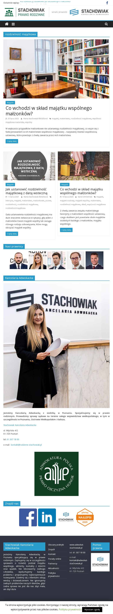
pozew (48, 200)
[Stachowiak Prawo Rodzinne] (6, 24)
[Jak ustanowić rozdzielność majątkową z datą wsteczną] (29, 153)
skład (84, 204)
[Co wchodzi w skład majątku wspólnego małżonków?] (56, 41)
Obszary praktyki (56, 544)
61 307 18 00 (13, 439)
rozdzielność (11, 204)
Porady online (54, 558)
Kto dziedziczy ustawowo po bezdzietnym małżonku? (45, 2)
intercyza (9, 200)
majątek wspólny (82, 200)
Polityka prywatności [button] (70, 609)
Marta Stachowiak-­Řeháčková (35, 118)
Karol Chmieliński (85, 197)
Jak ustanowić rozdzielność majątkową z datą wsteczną (26, 191)
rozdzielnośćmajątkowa (15, 208)
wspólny (28, 122)
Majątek (10, 102)
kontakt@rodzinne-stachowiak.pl (26, 444)
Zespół (51, 549)
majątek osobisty (67, 200)
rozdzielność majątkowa (81, 118)
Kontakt (52, 554)
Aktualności (53, 568)
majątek (55, 118)
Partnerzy (52, 563)
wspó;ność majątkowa (96, 204)
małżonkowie (38, 200)
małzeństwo (65, 118)
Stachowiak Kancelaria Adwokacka (19, 425)
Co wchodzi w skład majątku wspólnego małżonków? (49, 111)
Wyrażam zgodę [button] (92, 609)
